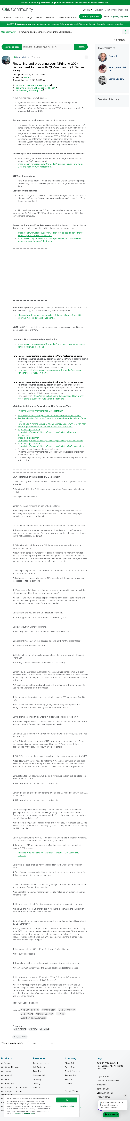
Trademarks (102, 1084)
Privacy (68, 1079)
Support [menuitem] (19, 17)
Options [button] (125, 31)
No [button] (52, 1043)
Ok (67, 1100)
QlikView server (23, 24)
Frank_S (27, 77)
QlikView (5, 1079)
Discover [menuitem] (50, 17)
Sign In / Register (119, 16)
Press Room (70, 1067)
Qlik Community (8, 32)
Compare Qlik (39, 1075)
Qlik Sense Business (28, 1003)
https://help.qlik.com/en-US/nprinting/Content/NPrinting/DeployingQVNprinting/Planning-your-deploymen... (50, 432)
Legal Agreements (105, 1093)
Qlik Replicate (7, 1083)
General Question (44, 1014)
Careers (68, 1083)
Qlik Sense (6, 1071)
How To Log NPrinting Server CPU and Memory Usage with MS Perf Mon (52, 424)
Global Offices (71, 1091)
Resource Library (41, 1063)
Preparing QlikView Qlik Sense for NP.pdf (35, 88)
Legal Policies (103, 1076)
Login (53, 2)
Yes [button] (34, 1043)
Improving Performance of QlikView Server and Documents (45, 426)
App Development (29, 1010)
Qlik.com (99, 10)
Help (106, 16)
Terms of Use (103, 1088)
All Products (6, 1063)
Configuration (48, 1010)
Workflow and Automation (33, 1018)
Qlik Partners (39, 1067)
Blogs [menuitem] (29, 17)
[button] (86, 57)
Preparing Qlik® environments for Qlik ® (40, 411)
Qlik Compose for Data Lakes (15, 1087)
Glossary (37, 1079)
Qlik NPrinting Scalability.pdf (28, 90)
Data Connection (67, 1010)
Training (36, 1083)
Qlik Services (111, 10)
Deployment (27, 1014)
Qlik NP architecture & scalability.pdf (32, 85)
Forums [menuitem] (7, 17)
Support (36, 1087)
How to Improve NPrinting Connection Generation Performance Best (49, 415)
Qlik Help (123, 10)
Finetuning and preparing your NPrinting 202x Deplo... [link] (45, 32)
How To (60, 1014)
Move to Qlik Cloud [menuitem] (68, 17)
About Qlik (69, 1063)
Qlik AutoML (6, 1075)
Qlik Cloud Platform (10, 1067)
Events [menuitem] (39, 17)
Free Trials (38, 1071)
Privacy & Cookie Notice (108, 1080)
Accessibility (70, 1075)
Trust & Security (72, 1071)
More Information (67, 1106)
